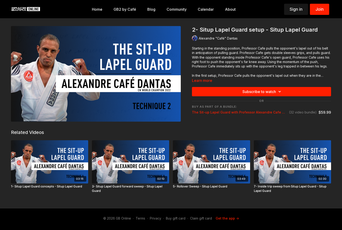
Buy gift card (175, 218)
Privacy (155, 218)
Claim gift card (201, 218)
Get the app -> (227, 218)
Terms (140, 218)
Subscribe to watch (259, 91)
